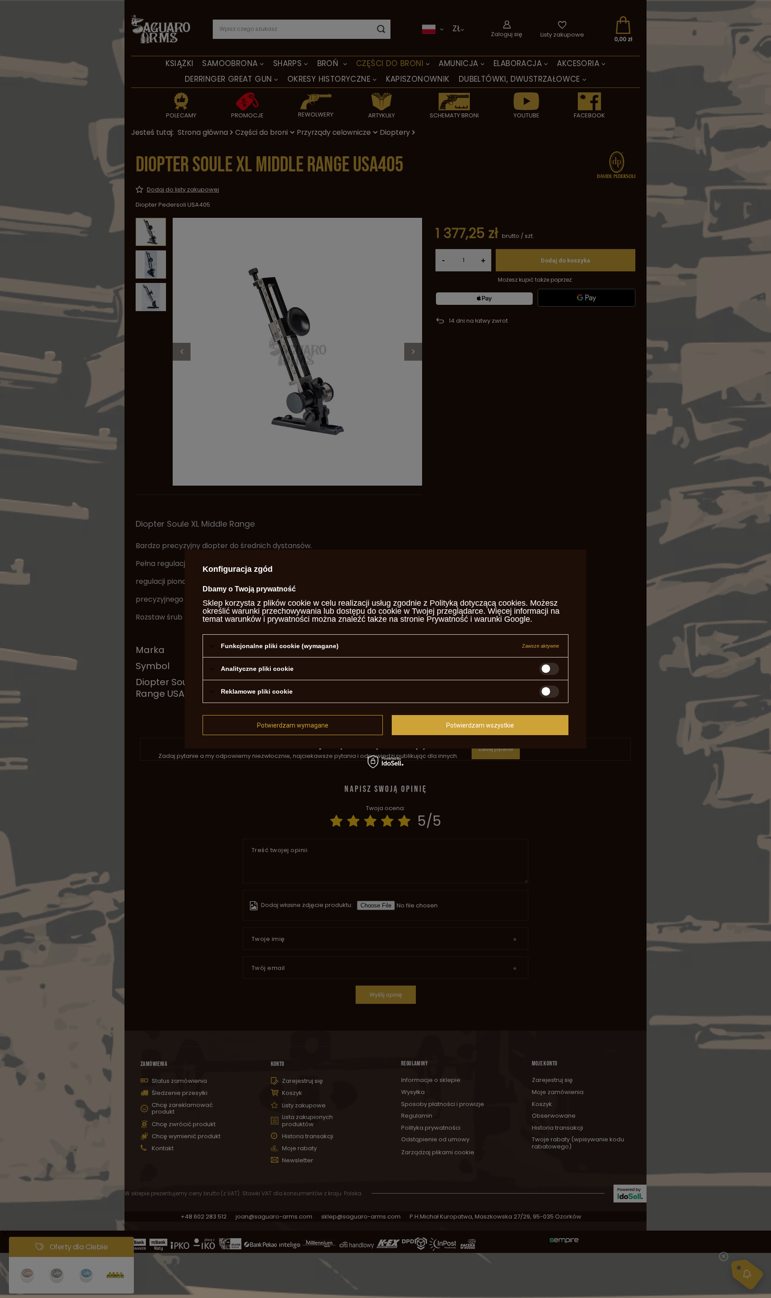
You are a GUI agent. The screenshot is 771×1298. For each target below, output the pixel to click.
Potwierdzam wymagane (292, 724)
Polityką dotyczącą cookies (478, 603)
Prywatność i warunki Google (478, 619)
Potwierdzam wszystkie (480, 724)
